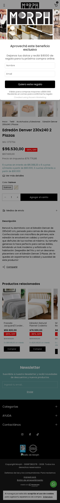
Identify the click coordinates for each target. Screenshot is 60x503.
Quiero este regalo (30, 84)
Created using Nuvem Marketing (30, 97)
